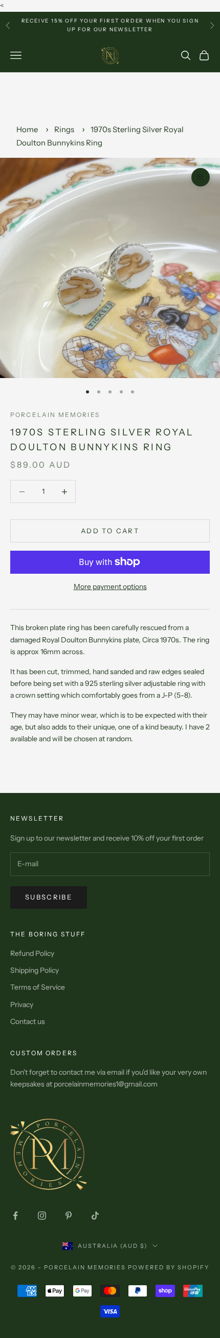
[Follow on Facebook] (15, 1215)
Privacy (21, 1004)
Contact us (27, 1021)
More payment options (110, 586)
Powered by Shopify (168, 1267)
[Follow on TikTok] (95, 1215)
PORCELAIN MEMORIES (55, 415)
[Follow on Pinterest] (68, 1215)
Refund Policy (32, 953)
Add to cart (110, 531)
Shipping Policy (34, 970)
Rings (64, 129)
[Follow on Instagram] (42, 1215)
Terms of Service (37, 987)
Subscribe (48, 897)
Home (27, 129)
